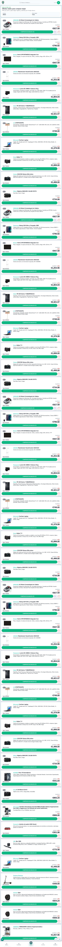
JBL (14, 841)
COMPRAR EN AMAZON (27, 31)
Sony (14, 157)
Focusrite (16, 824)
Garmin (15, 892)
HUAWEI (15, 772)
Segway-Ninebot (18, 875)
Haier (14, 106)
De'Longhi (16, 806)
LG (14, 123)
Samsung (16, 37)
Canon (15, 174)
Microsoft (16, 140)
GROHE (15, 71)
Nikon (15, 191)
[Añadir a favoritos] (59, 31)
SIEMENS (16, 926)
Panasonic (16, 88)
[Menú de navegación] (2, 939)
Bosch (15, 54)
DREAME (16, 20)
